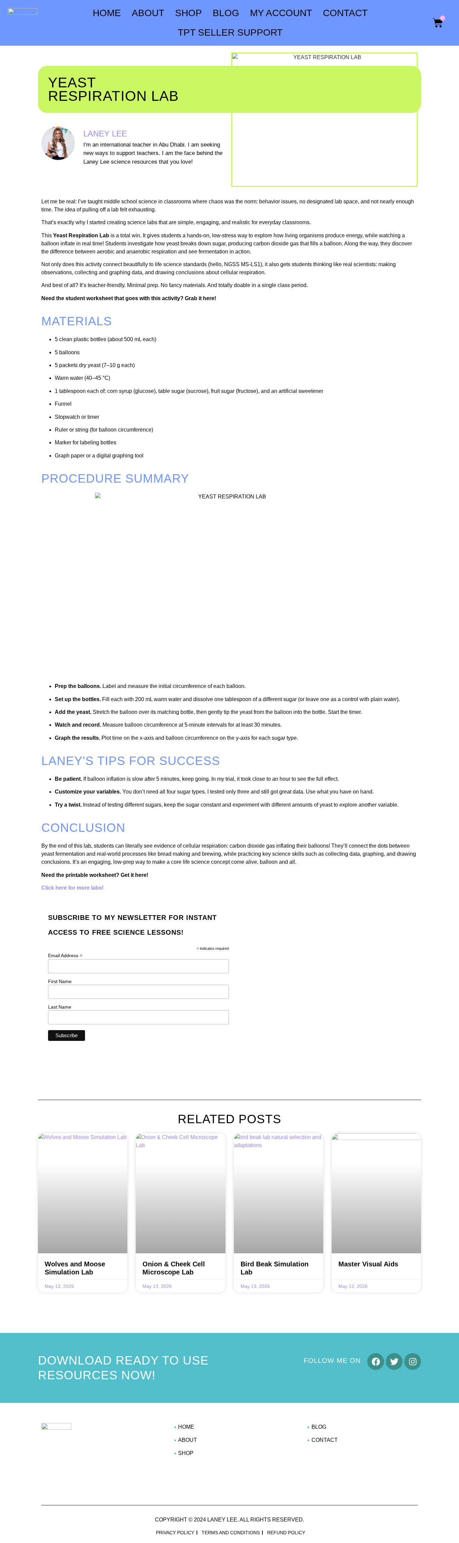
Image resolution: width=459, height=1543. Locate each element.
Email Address (65, 955)
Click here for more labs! (72, 888)
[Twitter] (394, 1361)
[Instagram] (412, 1361)
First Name (60, 981)
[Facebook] (375, 1361)
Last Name (59, 1007)
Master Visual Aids (368, 1264)
